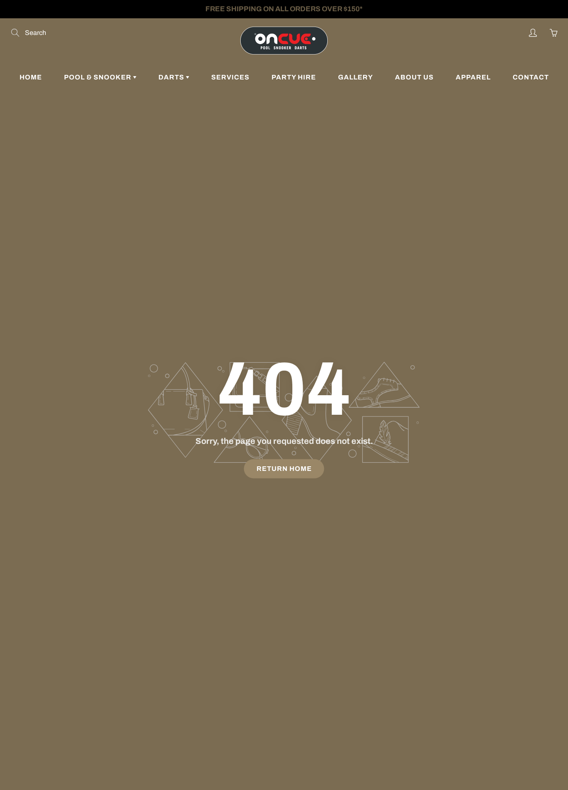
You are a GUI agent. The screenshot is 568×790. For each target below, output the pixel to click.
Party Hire (294, 77)
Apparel (473, 77)
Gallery (355, 77)
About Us (414, 77)
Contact (531, 77)
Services (230, 77)
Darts (172, 77)
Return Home (284, 468)
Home (31, 77)
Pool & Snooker (98, 77)
